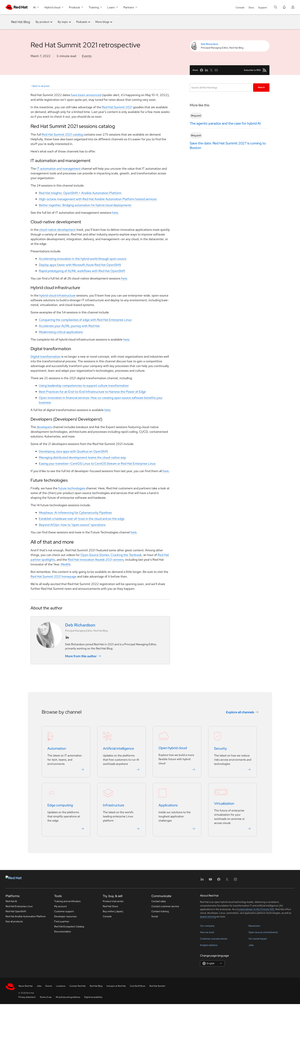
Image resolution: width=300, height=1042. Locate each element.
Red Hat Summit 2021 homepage (53, 576)
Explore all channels (240, 712)
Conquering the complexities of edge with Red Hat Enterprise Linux (85, 320)
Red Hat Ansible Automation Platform (26, 916)
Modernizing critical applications (61, 332)
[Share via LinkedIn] (206, 70)
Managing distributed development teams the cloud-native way (82, 457)
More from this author (81, 656)
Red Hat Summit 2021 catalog (62, 134)
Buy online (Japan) (113, 911)
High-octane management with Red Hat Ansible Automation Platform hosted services (98, 199)
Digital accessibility (93, 997)
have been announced (86, 95)
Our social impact (257, 938)
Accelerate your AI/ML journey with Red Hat (69, 326)
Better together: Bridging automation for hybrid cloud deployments (85, 205)
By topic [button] (63, 22)
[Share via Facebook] (201, 70)
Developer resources (65, 916)
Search (261, 87)
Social (154, 916)
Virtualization (224, 803)
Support (262, 7)
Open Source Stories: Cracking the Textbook (111, 555)
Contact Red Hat (77, 986)
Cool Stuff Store (137, 986)
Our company (207, 925)
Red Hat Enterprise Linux (19, 906)
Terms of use (46, 997)
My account (60, 906)
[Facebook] (219, 880)
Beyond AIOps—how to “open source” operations (72, 525)
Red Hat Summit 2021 (117, 107)
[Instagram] (235, 880)
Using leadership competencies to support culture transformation (84, 386)
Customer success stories (213, 938)
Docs (251, 7)
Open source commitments (263, 932)
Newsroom (254, 925)
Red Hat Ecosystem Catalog (69, 926)
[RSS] (264, 70)
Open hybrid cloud (173, 748)
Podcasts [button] (81, 22)
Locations (60, 986)
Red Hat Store (110, 906)
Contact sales (158, 901)
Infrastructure (113, 805)
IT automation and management (59, 169)
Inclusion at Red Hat (116, 986)
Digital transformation (46, 356)
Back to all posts (40, 86)
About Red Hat (25, 986)
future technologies (71, 488)
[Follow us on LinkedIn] (67, 637)
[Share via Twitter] (211, 70)
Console (240, 7)
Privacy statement (27, 997)
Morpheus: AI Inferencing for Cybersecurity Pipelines (75, 513)
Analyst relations (209, 945)
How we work (207, 932)
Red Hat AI (11, 901)
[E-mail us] (216, 70)
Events (86, 56)
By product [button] (42, 22)
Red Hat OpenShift (16, 911)
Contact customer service (165, 906)
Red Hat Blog (20, 22)
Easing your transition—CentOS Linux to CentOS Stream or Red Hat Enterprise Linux (97, 463)
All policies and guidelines (68, 997)
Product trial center (113, 901)
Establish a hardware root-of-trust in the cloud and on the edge (81, 519)
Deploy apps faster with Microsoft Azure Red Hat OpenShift (80, 265)
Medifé (65, 564)
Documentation (62, 931)
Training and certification (67, 901)
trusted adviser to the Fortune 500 (255, 909)
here (115, 213)
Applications (168, 805)
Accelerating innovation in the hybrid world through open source (82, 259)
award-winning (208, 916)
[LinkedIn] (202, 880)
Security (220, 748)
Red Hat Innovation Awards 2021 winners (96, 560)
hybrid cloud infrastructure (57, 295)
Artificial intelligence (118, 748)
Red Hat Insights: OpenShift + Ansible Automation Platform (80, 193)
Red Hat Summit (157, 986)
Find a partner (61, 921)
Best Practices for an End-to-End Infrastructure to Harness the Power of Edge (92, 392)
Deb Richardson (209, 44)
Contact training (160, 911)
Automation (56, 748)
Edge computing (60, 805)
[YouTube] (210, 880)
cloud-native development (57, 230)
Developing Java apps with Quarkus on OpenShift (73, 451)
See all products (14, 921)
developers (44, 427)
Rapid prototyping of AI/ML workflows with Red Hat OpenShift (82, 271)
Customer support (64, 911)
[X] (227, 880)
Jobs (251, 945)
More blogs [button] (102, 22)
